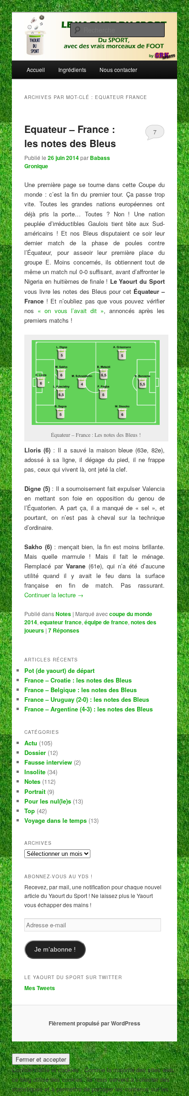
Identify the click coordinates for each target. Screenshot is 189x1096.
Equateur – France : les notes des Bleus (70, 136)
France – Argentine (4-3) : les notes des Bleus (88, 709)
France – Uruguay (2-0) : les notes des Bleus (86, 699)
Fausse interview (48, 762)
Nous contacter (118, 69)
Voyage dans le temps (55, 820)
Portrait (34, 791)
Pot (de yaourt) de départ (59, 670)
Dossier (35, 752)
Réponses (63, 630)
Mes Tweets (39, 988)
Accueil (36, 69)
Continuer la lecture (53, 594)
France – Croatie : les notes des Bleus (78, 680)
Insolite (34, 771)
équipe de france (106, 622)
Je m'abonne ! (55, 949)
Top (29, 810)
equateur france (61, 622)
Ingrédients (72, 69)
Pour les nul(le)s (47, 801)
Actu (30, 742)
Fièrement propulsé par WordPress (94, 1023)
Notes (63, 614)
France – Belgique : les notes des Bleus (80, 689)
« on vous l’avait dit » (71, 310)
